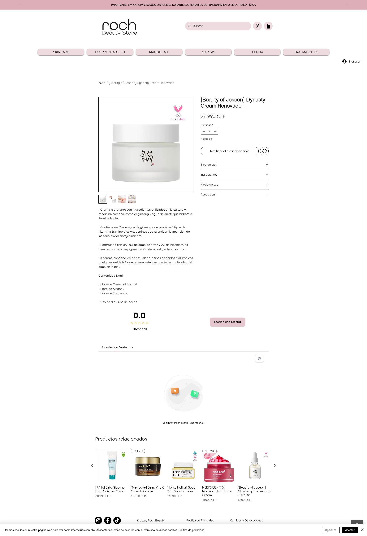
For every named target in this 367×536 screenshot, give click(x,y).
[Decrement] (203, 131)
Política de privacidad (192, 530)
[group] (183, 477)
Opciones (330, 530)
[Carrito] (268, 26)
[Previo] (20, 5)
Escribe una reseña (227, 322)
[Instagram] (98, 520)
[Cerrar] (362, 530)
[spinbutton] (209, 131)
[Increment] (215, 131)
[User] (257, 26)
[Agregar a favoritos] (264, 151)
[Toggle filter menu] (259, 358)
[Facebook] (107, 520)
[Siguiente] (275, 465)
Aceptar (350, 530)
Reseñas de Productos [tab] (117, 347)
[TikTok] (117, 520)
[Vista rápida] (112, 465)
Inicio (102, 83)
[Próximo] (347, 5)
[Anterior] (92, 465)
